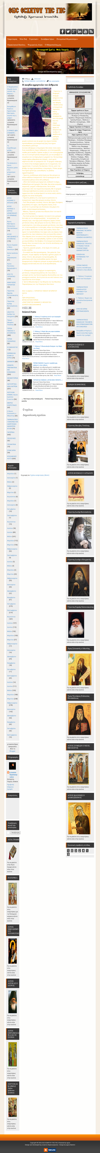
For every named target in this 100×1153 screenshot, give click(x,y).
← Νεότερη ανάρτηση (30, 399)
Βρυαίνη (71, 155)
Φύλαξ (87, 161)
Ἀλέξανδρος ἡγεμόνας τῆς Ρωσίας (79, 163)
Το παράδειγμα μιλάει (11, 148)
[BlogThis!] (25, 308)
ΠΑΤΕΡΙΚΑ (10, 432)
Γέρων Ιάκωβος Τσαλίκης (10, 322)
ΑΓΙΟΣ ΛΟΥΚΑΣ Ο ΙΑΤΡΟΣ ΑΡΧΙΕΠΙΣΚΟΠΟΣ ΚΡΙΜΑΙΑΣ (12, 210)
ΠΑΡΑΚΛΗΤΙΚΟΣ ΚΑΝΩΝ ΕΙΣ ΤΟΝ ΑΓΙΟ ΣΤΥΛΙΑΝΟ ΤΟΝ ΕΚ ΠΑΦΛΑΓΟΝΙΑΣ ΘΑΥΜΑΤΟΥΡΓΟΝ (84, 245)
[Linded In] (79, 31)
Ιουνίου (9, 532)
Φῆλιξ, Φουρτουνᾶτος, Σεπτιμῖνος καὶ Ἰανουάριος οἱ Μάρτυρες (79, 159)
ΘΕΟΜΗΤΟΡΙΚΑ (12, 378)
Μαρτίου (10, 492)
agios (68, 1143)
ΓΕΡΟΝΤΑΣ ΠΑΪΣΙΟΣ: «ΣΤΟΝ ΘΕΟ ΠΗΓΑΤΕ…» (47, 380)
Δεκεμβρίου (11, 591)
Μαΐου (9, 482)
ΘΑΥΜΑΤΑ (10, 361)
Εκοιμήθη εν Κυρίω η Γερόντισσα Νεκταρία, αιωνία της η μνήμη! (84, 333)
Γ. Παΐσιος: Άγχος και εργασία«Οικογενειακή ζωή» (84, 300)
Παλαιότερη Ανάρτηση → (54, 399)
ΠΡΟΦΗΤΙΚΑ (11, 444)
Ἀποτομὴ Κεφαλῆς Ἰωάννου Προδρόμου (80, 113)
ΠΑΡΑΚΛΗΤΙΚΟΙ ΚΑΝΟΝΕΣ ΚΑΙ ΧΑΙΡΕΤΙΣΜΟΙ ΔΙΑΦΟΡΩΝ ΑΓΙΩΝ (12, 424)
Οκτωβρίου (11, 509)
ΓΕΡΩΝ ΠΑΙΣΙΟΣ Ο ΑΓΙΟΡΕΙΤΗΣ (35, 81)
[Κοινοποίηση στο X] (28, 308)
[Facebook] (62, 31)
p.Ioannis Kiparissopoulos (13, 775)
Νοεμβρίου (11, 597)
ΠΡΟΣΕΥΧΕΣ (11, 438)
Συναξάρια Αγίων (47, 39)
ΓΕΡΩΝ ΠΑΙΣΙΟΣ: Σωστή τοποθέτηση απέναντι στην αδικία (84, 267)
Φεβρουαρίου (12, 486)
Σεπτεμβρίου (12, 515)
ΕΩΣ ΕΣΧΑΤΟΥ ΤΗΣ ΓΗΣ (50, 1143)
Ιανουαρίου (11, 478)
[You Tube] (85, 31)
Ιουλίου (10, 528)
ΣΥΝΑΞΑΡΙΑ (11, 450)
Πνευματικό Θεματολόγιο (67, 39)
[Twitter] (68, 31)
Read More (39, 327)
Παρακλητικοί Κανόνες (16, 45)
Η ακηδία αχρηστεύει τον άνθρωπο (40, 84)
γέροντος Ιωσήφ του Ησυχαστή (11, 314)
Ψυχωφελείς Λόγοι (35, 45)
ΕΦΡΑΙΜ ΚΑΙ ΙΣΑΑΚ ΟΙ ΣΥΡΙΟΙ (11, 355)
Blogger (12, 751)
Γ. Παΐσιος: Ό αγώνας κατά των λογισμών (47, 316)
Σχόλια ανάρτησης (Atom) (39, 475)
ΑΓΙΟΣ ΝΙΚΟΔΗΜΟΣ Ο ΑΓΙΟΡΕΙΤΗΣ (12, 236)
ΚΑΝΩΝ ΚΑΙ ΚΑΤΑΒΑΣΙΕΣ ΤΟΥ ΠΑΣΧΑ (82, 257)
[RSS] (91, 31)
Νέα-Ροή (23, 39)
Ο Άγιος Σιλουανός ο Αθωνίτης (11, 413)
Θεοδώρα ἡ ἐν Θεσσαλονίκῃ (80, 116)
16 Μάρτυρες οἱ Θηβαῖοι (82, 155)
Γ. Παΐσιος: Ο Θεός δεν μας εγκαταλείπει (46, 331)
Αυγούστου (11, 496)
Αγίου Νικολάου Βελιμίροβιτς (12, 266)
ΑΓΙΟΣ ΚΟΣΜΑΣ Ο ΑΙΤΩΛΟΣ (11, 200)
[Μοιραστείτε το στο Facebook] (30, 308)
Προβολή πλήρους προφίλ (10, 787)
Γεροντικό (33, 39)
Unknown (37, 79)
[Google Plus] (74, 31)
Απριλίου (10, 474)
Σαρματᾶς (88, 152)
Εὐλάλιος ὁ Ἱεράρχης (77, 157)
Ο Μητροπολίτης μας (53, 45)
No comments (54, 81)
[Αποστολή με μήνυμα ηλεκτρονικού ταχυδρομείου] (23, 308)
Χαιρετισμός (12, 39)
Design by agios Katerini (67, 1145)
